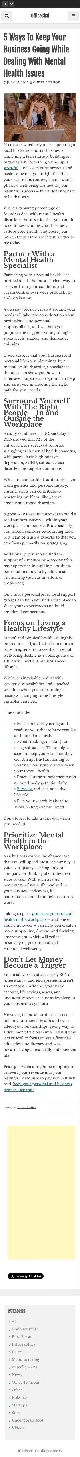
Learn (17, 1352)
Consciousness (25, 1329)
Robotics (19, 1397)
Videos (18, 1428)
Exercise (25, 789)
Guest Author (46, 82)
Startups (19, 1405)
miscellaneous (26, 1107)
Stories (18, 1412)
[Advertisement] (41, 1193)
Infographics (23, 1344)
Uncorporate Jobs (27, 1420)
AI (14, 1321)
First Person (23, 1336)
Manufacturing (25, 1359)
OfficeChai (40, 16)
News (17, 1374)
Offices (18, 1390)
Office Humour (26, 1382)
